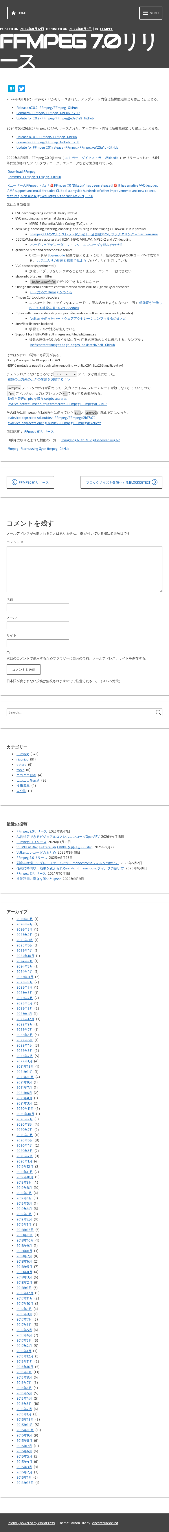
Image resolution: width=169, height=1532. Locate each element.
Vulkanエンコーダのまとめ (36, 852)
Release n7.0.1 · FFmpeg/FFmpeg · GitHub (47, 137)
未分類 (21, 791)
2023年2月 (25, 1008)
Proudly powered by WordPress (31, 1523)
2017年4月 (24, 1335)
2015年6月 (24, 1451)
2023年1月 (24, 1014)
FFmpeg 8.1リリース (31, 842)
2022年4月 (25, 1045)
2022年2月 (25, 1056)
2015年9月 (24, 1435)
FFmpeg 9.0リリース (32, 831)
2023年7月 (25, 987)
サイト (12, 635)
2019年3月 (24, 1214)
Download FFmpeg (22, 171)
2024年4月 (25, 971)
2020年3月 (25, 1151)
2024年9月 (25, 961)
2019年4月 (24, 1209)
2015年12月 (25, 1419)
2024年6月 (25, 966)
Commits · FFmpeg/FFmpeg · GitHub (34, 177)
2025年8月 (25, 940)
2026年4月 (25, 924)
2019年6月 (24, 1198)
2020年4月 (25, 1145)
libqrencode (56, 255)
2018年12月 (25, 1230)
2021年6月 (24, 1093)
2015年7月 (24, 1446)
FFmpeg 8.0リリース (32, 858)
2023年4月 (25, 998)
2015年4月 (24, 1462)
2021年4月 (24, 1098)
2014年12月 (25, 1483)
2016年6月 (24, 1388)
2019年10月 (25, 1177)
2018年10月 (25, 1240)
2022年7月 (25, 1029)
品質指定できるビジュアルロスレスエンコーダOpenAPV (58, 836)
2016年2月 (24, 1409)
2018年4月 (24, 1272)
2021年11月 (25, 1072)
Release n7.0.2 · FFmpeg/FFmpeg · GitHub (47, 108)
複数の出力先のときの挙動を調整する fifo (39, 379)
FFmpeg (106, 29)
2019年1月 (24, 1224)
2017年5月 (24, 1330)
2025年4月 (25, 950)
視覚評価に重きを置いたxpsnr (39, 879)
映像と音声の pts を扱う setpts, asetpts (37, 398)
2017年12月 (25, 1293)
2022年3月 (25, 1051)
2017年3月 (24, 1340)
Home (22, 13)
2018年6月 (24, 1261)
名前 (10, 599)
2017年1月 (24, 1351)
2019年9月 (24, 1182)
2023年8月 (25, 982)
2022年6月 (25, 1035)
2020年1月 (24, 1161)
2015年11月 (25, 1425)
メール (12, 617)
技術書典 (23, 786)
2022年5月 (25, 1040)
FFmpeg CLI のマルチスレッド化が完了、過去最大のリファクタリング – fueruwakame (94, 234)
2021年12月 (25, 1066)
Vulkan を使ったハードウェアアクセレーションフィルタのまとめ (78, 318)
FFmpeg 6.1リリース (39, 431)
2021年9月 (24, 1082)
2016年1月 (24, 1414)
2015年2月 (24, 1472)
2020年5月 (25, 1140)
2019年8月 (24, 1188)
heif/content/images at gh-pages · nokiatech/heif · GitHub (72, 345)
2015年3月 (24, 1467)
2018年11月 (25, 1235)
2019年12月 (25, 1166)
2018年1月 (24, 1288)
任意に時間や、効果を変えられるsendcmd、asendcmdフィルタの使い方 (70, 868)
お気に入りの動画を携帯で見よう (61, 260)
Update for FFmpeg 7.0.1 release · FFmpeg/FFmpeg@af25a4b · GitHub (67, 147)
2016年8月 (24, 1377)
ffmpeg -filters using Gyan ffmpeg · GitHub (38, 449)
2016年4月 (24, 1398)
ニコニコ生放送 (28, 780)
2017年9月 (24, 1309)
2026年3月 (25, 929)
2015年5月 (24, 1456)
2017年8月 (24, 1314)
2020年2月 (25, 1156)
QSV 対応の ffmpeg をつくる (51, 292)
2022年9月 (25, 1024)
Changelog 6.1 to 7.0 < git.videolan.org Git (90, 440)
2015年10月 (25, 1430)
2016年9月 (24, 1372)
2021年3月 (24, 1103)
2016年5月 (24, 1393)
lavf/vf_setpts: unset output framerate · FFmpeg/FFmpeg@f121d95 (57, 404)
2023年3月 (25, 1003)
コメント (15, 542)
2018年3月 (24, 1277)
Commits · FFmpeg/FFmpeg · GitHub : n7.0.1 (48, 142)
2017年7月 (24, 1319)
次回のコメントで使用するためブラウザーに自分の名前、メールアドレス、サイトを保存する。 (78, 658)
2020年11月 (25, 1108)
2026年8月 (25, 919)
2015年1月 (24, 1477)
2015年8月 (24, 1440)
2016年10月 (25, 1367)
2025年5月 (25, 945)
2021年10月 (25, 1077)
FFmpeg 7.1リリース (31, 873)
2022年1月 (24, 1061)
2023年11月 (25, 977)
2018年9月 (24, 1245)
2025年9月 (25, 935)
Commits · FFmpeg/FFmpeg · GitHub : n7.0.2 (48, 113)
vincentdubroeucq (105, 1523)
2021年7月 (24, 1087)
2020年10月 (25, 1114)
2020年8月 (25, 1124)
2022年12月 (25, 1019)
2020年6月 (25, 1135)
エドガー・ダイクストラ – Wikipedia (91, 158)
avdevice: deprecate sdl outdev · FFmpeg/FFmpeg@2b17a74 (52, 418)
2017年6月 (24, 1325)
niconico (22, 759)
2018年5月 (24, 1267)
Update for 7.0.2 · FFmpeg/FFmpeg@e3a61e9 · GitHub (55, 118)
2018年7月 (24, 1256)
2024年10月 (25, 956)
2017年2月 (24, 1346)
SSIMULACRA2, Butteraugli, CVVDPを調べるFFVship (54, 847)
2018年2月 (24, 1282)
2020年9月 (25, 1119)
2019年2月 (24, 1219)
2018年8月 (24, 1251)
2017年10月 (25, 1303)
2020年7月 (25, 1130)
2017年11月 (25, 1298)
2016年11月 (25, 1361)
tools (20, 770)
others (21, 764)
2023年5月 (25, 993)
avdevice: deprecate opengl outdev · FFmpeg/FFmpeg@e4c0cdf (54, 423)
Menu (154, 13)
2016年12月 (25, 1356)
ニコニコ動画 (26, 775)
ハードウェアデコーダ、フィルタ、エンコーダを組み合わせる (76, 245)
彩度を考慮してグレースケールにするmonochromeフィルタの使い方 (68, 863)
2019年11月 (25, 1172)
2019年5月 (24, 1203)
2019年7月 (24, 1193)
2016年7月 (24, 1382)
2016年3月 (24, 1404)
